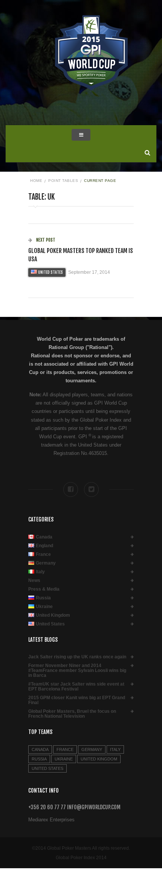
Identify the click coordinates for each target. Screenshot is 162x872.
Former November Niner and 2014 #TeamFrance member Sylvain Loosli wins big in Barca (77, 670)
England (44, 545)
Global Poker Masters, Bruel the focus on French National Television (72, 714)
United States (50, 272)
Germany (46, 563)
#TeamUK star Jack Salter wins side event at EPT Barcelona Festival (76, 687)
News (34, 580)
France (43, 554)
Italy (40, 571)
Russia (43, 598)
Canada (44, 537)
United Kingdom (53, 615)
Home (36, 180)
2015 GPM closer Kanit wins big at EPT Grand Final (76, 700)
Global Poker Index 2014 (81, 857)
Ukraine (44, 606)
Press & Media (44, 589)
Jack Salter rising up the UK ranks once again (77, 657)
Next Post (45, 240)
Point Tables (63, 180)
